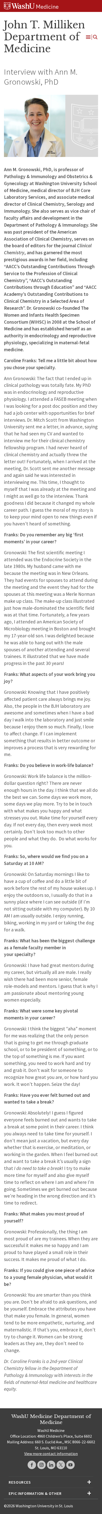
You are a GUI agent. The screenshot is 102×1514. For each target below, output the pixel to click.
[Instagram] (41, 1465)
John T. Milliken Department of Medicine (44, 37)
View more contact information (51, 1453)
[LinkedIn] (51, 1465)
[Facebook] (31, 1465)
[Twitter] (60, 1465)
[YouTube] (70, 1465)
